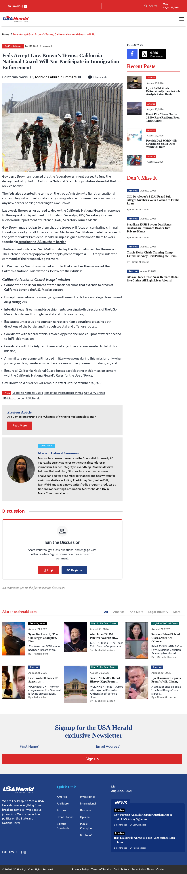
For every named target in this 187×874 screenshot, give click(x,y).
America (119, 612)
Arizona (61, 810)
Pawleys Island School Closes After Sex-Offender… (165, 638)
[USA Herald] (16, 19)
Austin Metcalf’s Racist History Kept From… (105, 679)
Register (74, 570)
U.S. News (86, 835)
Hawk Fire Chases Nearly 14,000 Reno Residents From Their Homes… (163, 117)
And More (136, 612)
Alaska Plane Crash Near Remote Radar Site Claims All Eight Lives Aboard (153, 278)
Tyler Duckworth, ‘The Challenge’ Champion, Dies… (43, 638)
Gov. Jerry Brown (94, 393)
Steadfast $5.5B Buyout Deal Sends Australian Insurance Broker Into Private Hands (149, 228)
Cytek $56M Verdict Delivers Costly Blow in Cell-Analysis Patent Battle (163, 91)
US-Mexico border (14, 398)
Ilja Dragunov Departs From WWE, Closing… (166, 679)
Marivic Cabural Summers (56, 77)
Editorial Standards (63, 826)
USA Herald (33, 398)
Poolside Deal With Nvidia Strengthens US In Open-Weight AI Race (161, 143)
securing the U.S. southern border (42, 242)
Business (85, 810)
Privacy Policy (80, 869)
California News (13, 46)
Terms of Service (101, 869)
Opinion (84, 817)
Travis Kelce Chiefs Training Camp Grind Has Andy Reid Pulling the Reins (152, 254)
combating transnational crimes (63, 393)
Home (6, 34)
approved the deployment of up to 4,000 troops (69, 254)
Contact (161, 869)
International (88, 803)
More (176, 612)
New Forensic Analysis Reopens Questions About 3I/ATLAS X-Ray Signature (143, 817)
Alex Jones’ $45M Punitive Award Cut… (104, 636)
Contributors (121, 869)
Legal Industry (158, 612)
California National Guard (27, 393)
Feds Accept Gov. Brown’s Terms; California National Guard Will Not (54, 34)
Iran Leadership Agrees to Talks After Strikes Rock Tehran (144, 840)
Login (48, 570)
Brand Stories (65, 817)
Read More (19, 425)
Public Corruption (86, 826)
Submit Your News (142, 869)
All (106, 612)
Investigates (87, 797)
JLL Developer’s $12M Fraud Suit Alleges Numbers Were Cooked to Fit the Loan (153, 200)
